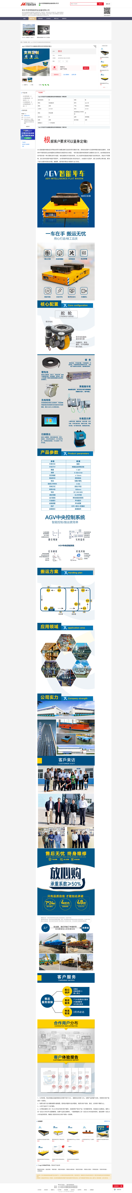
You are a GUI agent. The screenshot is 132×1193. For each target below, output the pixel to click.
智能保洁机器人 (41, 1169)
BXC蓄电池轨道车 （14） (28, 98)
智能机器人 (54, 1169)
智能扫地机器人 (62, 1169)
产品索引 (24, 142)
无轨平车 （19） (26, 100)
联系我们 (46, 1189)
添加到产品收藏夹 (25, 144)
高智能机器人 (95, 1169)
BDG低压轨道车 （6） (27, 96)
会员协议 (73, 1189)
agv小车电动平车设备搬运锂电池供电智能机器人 (68, 1186)
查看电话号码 (27, 115)
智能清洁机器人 (79, 1169)
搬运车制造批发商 (70, 1184)
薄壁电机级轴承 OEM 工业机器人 (43, 37)
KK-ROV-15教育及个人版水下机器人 (29, 37)
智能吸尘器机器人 (70, 1169)
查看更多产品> (107, 1121)
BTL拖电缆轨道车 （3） (28, 102)
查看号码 (86, 68)
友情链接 (92, 1189)
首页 (21, 42)
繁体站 (85, 1189)
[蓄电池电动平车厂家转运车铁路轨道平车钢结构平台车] (104, 64)
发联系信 (56, 74)
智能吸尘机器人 (88, 1169)
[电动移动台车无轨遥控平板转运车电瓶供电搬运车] (104, 51)
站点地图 (59, 1189)
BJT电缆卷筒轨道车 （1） (28, 104)
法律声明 (79, 1189)
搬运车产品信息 (61, 1184)
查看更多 (28, 126)
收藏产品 (26, 85)
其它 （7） (25, 106)
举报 (32, 85)
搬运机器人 (48, 1169)
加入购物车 (66, 74)
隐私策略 (66, 1189)
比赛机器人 (40, 1171)
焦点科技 (68, 1191)
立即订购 (74, 74)
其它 (29, 42)
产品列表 (25, 42)
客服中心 (53, 1189)
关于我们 (39, 1189)
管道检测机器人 (103, 1169)
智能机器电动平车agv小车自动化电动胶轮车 (109, 83)
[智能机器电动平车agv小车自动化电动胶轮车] (104, 77)
